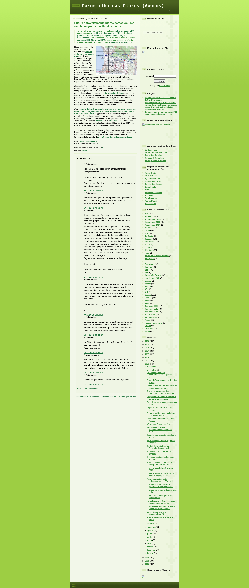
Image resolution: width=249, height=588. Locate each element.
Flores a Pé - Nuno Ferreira (157, 256)
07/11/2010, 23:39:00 (93, 315)
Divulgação (149, 242)
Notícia (84, 151)
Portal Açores (151, 198)
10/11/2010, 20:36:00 (93, 352)
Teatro (147, 320)
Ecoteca (148, 244)
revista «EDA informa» (88, 141)
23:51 (104, 147)
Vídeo (147, 331)
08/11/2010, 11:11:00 (93, 335)
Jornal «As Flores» (153, 275)
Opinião (148, 298)
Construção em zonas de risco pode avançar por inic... (160, 474)
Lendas (148, 281)
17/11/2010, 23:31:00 (93, 384)
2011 (147, 361)
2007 (147, 564)
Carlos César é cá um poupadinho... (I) (156, 513)
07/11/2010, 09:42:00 (93, 208)
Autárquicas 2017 (152, 225)
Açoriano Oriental (152, 178)
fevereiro (151, 550)
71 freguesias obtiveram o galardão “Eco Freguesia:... (160, 485)
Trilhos (148, 326)
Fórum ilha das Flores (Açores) (123, 5)
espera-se (100, 121)
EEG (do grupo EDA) (125, 31)
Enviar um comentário (88, 389)
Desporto (149, 239)
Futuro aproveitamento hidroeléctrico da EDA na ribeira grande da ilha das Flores (104, 24)
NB (146, 289)
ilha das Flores (92, 35)
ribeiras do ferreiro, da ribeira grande (83, 54)
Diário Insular (151, 187)
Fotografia (149, 258)
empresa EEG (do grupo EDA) (91, 40)
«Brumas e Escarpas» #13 (158, 424)
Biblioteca (149, 228)
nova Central (104, 137)
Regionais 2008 (151, 306)
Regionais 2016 (151, 312)
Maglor (148, 284)
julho (149, 534)
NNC (146, 292)
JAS (146, 270)
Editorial (148, 247)
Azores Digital (151, 201)
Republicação (151, 317)
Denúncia (149, 236)
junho (150, 537)
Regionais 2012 (151, 309)
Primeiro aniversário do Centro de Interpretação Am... (162, 387)
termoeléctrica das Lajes (121, 137)
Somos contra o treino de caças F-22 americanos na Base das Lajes (161, 113)
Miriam (148, 286)
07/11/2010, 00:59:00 (93, 191)
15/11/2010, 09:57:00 (93, 373)
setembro (151, 527)
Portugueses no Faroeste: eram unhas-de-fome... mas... (161, 507)
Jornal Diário (150, 173)
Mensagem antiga (127, 397)
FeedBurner (164, 86)
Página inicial (109, 397)
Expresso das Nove (153, 193)
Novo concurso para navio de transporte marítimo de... (160, 463)
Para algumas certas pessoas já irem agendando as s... (161, 502)
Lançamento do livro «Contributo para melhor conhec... (161, 398)
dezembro (152, 367)
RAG (147, 303)
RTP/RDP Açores (152, 176)
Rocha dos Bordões (153, 155)
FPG (146, 261)
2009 (147, 557)
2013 (147, 354)
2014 (147, 351)
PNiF (147, 300)
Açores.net (149, 195)
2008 (147, 561)
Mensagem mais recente (87, 397)
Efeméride (149, 250)
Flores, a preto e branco (155, 161)
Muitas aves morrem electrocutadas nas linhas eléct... (159, 429)
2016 (147, 344)
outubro (151, 524)
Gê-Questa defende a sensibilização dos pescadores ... (161, 375)
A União (148, 190)
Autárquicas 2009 (152, 219)
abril (149, 543)
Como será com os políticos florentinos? (159, 496)
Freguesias (149, 264)
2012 (147, 357)
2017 (147, 341)
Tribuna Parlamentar (154, 323)
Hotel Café (149, 267)
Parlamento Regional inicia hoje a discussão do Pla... (162, 414)
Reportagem (150, 314)
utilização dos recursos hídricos (108, 33)
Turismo (148, 328)
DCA (146, 233)
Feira (147, 253)
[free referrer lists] (143, 577)
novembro (152, 370)
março (150, 547)
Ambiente (149, 216)
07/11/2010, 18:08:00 (93, 277)
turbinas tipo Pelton (114, 93)
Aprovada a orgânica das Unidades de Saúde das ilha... (161, 392)
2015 (147, 347)
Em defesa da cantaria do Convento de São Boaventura (160, 98)
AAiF (147, 214)
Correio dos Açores (153, 184)
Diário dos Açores (153, 181)
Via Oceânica (150, 204)
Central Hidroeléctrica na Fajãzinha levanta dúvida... (160, 447)
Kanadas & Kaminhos (154, 158)
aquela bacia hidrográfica (120, 42)
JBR (146, 272)
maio (149, 540)
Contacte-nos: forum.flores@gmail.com (156, 151)
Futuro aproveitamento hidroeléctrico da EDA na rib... (161, 480)
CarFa (147, 230)
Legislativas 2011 (152, 278)
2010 (147, 364)
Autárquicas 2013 (152, 222)
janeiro (150, 553)
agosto (150, 530)
